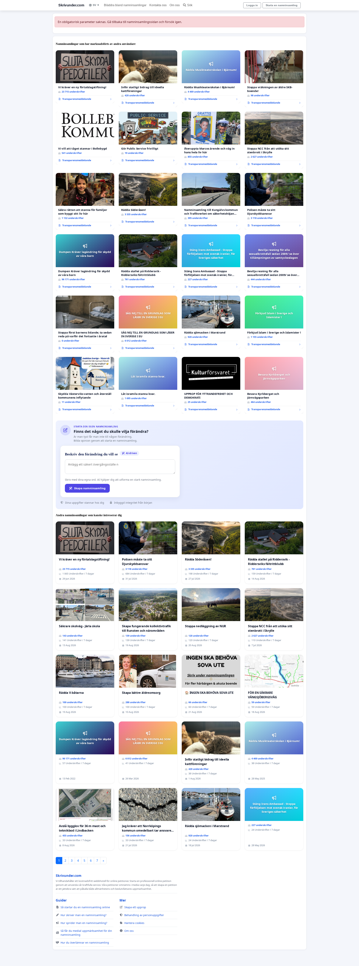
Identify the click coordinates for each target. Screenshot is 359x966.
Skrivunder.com (71, 5)
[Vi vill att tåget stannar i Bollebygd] (85, 138)
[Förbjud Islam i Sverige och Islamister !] (274, 322)
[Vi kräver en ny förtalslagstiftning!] (85, 76)
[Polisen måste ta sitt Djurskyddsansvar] (274, 201)
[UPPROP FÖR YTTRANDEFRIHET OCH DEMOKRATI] (211, 385)
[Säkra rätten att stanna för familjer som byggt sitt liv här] (85, 201)
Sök (189, 5)
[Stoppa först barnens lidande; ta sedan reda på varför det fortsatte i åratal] (85, 324)
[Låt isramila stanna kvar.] (148, 383)
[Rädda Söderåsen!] (148, 199)
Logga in (252, 5)
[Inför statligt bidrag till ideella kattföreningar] (148, 78)
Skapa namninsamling (90, 488)
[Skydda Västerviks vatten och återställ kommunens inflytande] (85, 385)
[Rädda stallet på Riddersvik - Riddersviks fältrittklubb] (148, 262)
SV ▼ (96, 5)
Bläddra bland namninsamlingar (125, 5)
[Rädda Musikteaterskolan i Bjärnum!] (211, 76)
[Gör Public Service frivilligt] (148, 138)
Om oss (175, 5)
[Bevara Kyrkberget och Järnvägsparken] (274, 385)
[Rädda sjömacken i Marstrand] (211, 322)
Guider (61, 900)
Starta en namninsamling (281, 5)
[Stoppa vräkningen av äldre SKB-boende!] (274, 78)
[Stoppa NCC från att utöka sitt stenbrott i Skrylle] (274, 140)
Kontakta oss (158, 5)
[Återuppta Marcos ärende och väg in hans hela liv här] (211, 140)
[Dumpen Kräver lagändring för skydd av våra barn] (85, 262)
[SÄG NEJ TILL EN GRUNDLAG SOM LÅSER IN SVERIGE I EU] (148, 324)
